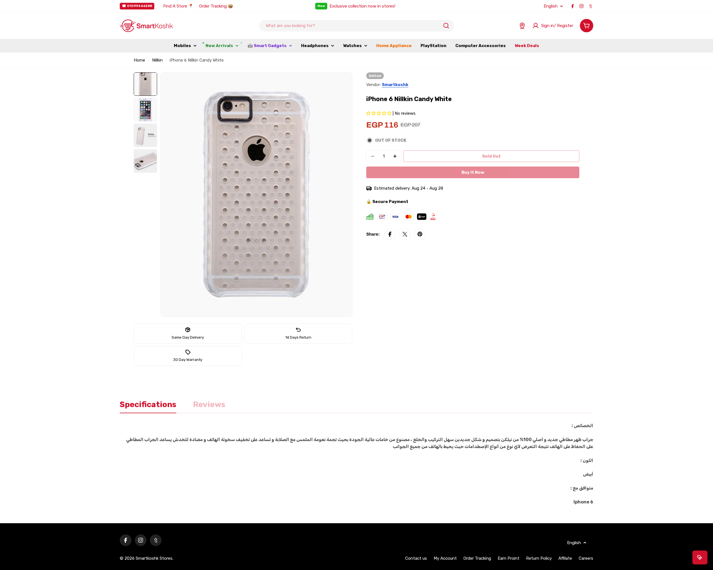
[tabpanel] (356, 463)
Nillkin (157, 60)
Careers (586, 558)
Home (139, 60)
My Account (445, 558)
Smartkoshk (395, 84)
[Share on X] (405, 234)
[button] (379, 113)
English (551, 6)
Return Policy (539, 558)
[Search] (446, 25)
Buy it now (473, 172)
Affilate (565, 558)
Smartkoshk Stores (154, 558)
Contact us (416, 558)
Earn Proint (508, 558)
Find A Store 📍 (178, 6)
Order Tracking (477, 558)
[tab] (148, 406)
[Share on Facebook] (390, 234)
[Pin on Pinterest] (420, 234)
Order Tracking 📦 (216, 6)
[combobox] (356, 25)
